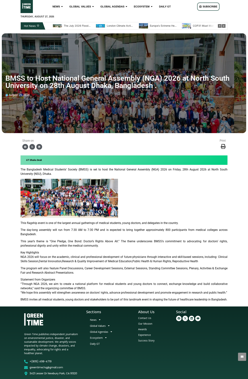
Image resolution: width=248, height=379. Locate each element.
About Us (146, 311)
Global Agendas (99, 331)
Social (181, 311)
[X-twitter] (185, 318)
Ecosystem (96, 337)
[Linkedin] (191, 318)
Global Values (98, 325)
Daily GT (95, 343)
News (93, 320)
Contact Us (144, 318)
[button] (25, 147)
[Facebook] (179, 318)
